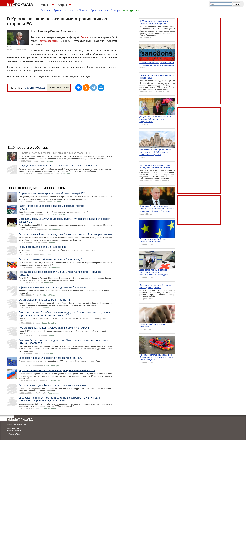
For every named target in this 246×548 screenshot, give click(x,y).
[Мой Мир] (101, 87)
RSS (18, 434)
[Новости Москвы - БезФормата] (17, 3)
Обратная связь (13, 428)
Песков (84, 37)
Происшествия (99, 10)
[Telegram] (93, 87)
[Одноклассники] (86, 87)
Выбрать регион (14, 431)
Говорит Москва (34, 87)
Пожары (115, 10)
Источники (70, 10)
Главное (46, 10)
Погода (83, 10)
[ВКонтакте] (78, 87)
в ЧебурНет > (131, 10)
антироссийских (49, 41)
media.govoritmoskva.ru (16, 50)
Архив (57, 10)
